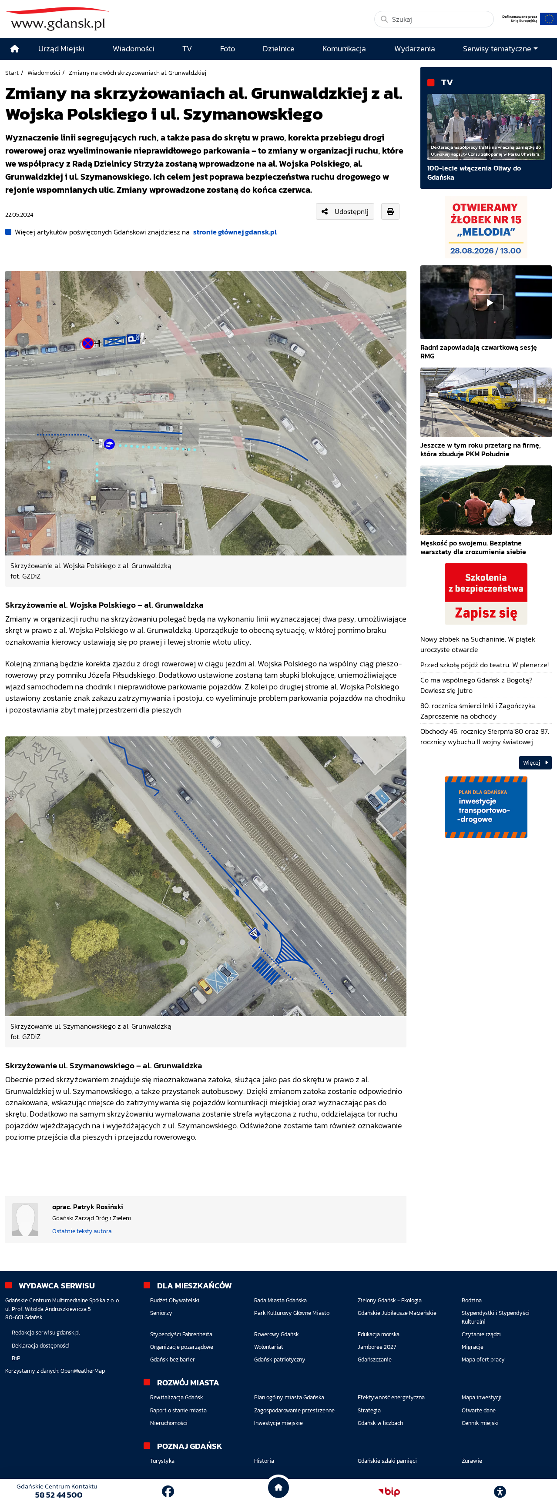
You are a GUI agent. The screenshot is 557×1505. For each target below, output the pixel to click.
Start (12, 72)
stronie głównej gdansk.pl (235, 232)
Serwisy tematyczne (497, 48)
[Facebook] (168, 1491)
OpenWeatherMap (82, 1371)
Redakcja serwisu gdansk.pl (46, 1332)
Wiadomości (43, 72)
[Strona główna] (14, 49)
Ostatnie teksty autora (82, 1231)
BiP (16, 1358)
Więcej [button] (532, 762)
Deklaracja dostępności (41, 1345)
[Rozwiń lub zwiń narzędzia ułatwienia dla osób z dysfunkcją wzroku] (500, 1492)
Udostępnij (352, 211)
